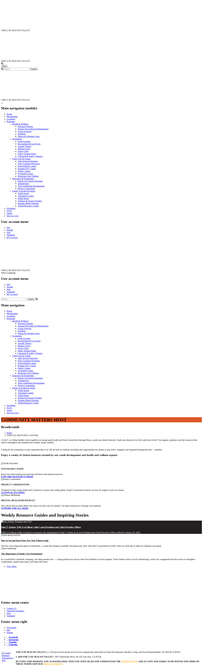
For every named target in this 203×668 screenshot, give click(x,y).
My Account (12, 237)
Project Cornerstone (26, 188)
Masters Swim (24, 149)
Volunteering (23, 183)
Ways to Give (13, 216)
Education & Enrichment (23, 178)
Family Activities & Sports (23, 191)
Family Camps (24, 171)
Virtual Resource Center (28, 206)
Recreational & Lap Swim (29, 144)
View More (12, 566)
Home (9, 114)
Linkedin (13, 644)
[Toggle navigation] (2, 103)
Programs (11, 121)
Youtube (13, 642)
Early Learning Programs (29, 164)
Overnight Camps (25, 173)
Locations (11, 119)
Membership (12, 116)
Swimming (17, 139)
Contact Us (11, 608)
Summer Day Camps (27, 169)
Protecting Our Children (28, 176)
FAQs (9, 211)
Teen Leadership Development (31, 186)
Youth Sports (23, 193)
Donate (10, 230)
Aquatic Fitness (24, 146)
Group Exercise (24, 131)
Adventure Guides (26, 196)
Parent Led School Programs (30, 181)
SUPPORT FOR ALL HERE (15, 508)
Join (8, 227)
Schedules (11, 208)
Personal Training (25, 126)
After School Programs (28, 161)
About (9, 213)
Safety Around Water (27, 154)
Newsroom (11, 627)
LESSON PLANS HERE (13, 492)
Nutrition (22, 134)
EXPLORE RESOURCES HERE (17, 477)
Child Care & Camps (21, 159)
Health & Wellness (20, 124)
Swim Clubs (23, 151)
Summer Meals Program (28, 203)
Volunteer (11, 235)
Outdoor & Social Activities (30, 201)
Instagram (14, 639)
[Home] (14, 28)
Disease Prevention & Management (33, 129)
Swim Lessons (24, 141)
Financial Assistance (15, 611)
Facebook (13, 637)
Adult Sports (23, 198)
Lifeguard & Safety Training (30, 156)
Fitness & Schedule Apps (29, 136)
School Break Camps (27, 166)
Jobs (8, 232)
